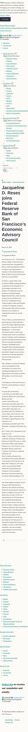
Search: (5, 165)
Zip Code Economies (13, 158)
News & (5, 647)
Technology (10, 76)
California (9, 93)
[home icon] (2, 180)
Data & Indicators (12, 136)
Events (8, 151)
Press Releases (18, 182)
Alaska (8, 88)
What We (5, 565)
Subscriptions (8, 661)
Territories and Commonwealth (17, 111)
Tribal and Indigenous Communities (15, 626)
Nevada (9, 101)
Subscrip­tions (11, 160)
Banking (9, 71)
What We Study (8, 54)
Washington (10, 108)
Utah (8, 106)
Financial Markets (12, 73)
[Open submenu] (16, 54)
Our (4, 595)
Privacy (17, 720)
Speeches (9, 153)
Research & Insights (10, 118)
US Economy (10, 66)
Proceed (5, 19)
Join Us (5, 48)
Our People (7, 46)
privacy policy (5, 15)
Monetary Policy (12, 59)
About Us (6, 43)
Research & (7, 632)
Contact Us (9, 722)
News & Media (8, 146)
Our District (7, 83)
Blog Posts (9, 138)
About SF (4, 666)
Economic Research (13, 123)
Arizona (9, 91)
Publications (7, 641)
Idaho (8, 98)
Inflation (9, 61)
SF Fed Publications (13, 141)
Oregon (9, 103)
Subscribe (7, 684)
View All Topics (11, 78)
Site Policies (9, 720)
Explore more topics (10, 589)
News (8, 155)
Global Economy (12, 68)
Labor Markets (11, 64)
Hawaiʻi (8, 96)
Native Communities (13, 113)
